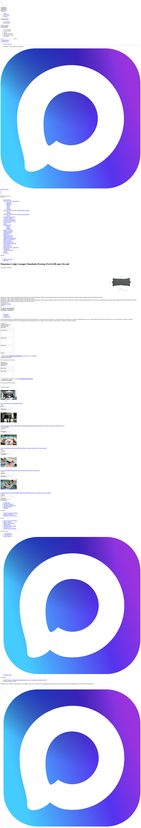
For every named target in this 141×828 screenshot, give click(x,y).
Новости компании (8, 514)
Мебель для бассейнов (9, 523)
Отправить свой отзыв (6, 357)
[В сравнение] (10, 409)
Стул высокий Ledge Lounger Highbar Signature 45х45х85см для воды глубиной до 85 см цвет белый (26, 492)
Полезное (3, 510)
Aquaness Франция (8, 250)
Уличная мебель (7, 233)
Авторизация (7, 21)
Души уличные (7, 222)
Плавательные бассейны (23, 210)
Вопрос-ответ (7, 316)
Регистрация (7, 23)
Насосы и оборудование (10, 221)
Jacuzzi (8, 207)
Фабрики (6, 508)
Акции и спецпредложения (10, 513)
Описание (6, 314)
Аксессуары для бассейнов (10, 520)
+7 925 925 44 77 (5, 41)
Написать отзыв (4, 326)
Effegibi (8, 227)
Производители (7, 225)
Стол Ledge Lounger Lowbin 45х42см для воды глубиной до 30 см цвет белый (20, 470)
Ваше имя (3, 327)
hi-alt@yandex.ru (8, 536)
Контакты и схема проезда (10, 515)
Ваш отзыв (3, 345)
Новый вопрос (4, 363)
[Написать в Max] (72, 826)
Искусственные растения (10, 243)
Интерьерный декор (9, 242)
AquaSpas (8, 202)
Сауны (5, 223)
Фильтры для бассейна (9, 217)
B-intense (8, 229)
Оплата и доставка (8, 504)
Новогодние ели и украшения (11, 247)
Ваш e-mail (3, 368)
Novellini (8, 209)
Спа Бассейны (7, 199)
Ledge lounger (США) (6, 304)
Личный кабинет (8, 506)
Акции (5, 251)
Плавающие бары (8, 237)
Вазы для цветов (8, 246)
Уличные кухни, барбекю (10, 528)
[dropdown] (1, 1)
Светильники (7, 244)
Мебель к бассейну (8, 235)
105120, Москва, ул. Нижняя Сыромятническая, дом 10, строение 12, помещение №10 (25, 680)
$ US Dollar (6, 15)
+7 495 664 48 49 (5, 40)
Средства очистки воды (9, 219)
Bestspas (8, 205)
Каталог (3, 518)
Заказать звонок (7, 44)
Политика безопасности (10, 505)
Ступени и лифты (8, 218)
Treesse (8, 206)
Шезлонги (6, 234)
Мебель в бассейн (8, 231)
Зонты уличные (7, 240)
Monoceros (9, 203)
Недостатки (3, 337)
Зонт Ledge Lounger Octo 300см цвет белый (11, 403)
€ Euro (5, 13)
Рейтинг (3, 353)
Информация (4, 500)
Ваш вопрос (4, 371)
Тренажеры (6, 248)
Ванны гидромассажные (23, 214)
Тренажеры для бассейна (10, 526)
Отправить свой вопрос (6, 380)
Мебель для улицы (8, 230)
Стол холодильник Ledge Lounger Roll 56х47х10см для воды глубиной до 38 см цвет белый (23, 448)
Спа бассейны (15, 201)
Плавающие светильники (10, 238)
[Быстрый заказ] (7, 409)
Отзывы (6, 315)
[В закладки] (8, 409)
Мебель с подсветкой (9, 239)
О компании (7, 502)
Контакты (6, 252)
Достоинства (4, 330)
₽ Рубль (5, 16)
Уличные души (7, 527)
